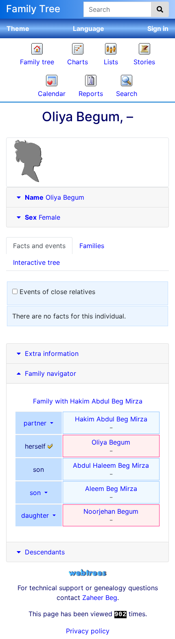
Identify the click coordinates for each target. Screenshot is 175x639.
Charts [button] (77, 62)
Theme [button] (18, 28)
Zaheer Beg (99, 597)
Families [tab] (91, 246)
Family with (87, 401)
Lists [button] (111, 62)
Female (42, 217)
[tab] (87, 197)
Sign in (157, 28)
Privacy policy (87, 631)
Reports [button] (91, 93)
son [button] (36, 493)
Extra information (52, 353)
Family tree (37, 62)
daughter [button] (36, 515)
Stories (144, 62)
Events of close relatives (56, 292)
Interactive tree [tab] (36, 262)
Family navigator (49, 373)
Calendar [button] (52, 93)
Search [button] (126, 93)
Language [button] (88, 28)
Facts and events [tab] (39, 246)
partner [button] (36, 423)
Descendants (45, 552)
